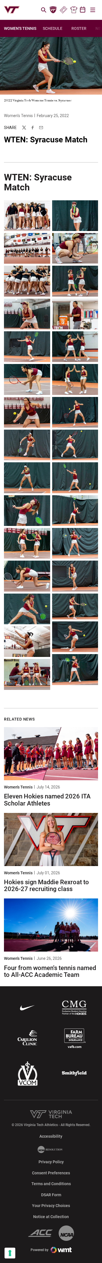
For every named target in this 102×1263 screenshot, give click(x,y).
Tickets (63, 9)
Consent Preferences (51, 1173)
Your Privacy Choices (51, 1205)
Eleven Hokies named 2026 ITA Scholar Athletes (47, 800)
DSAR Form (51, 1195)
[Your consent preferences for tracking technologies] (10, 1253)
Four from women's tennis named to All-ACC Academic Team (50, 971)
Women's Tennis (18, 115)
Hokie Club (53, 9)
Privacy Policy (51, 1162)
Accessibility (50, 1136)
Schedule (52, 28)
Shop (73, 9)
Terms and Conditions (51, 1183)
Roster (78, 28)
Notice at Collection (51, 1216)
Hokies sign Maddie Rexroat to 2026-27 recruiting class (46, 885)
